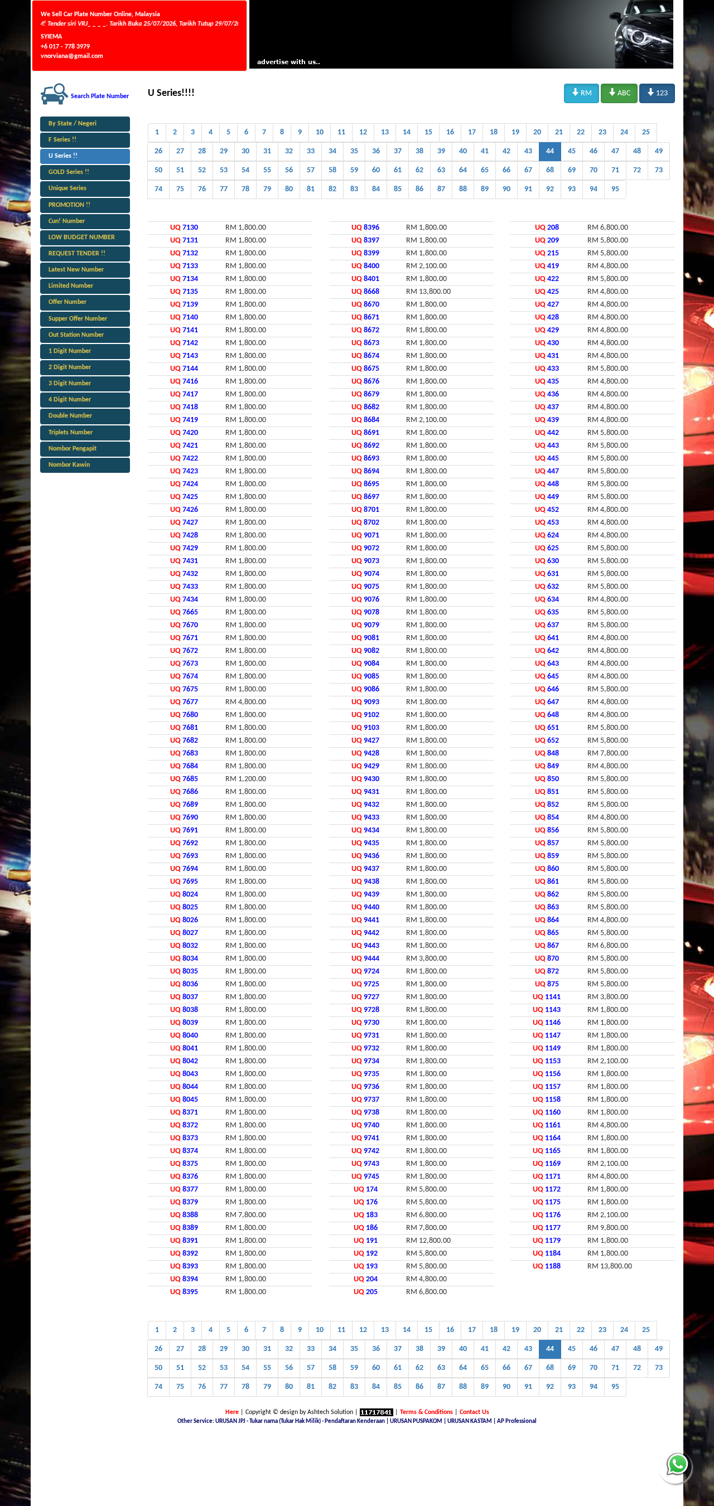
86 (419, 189)
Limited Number (71, 286)
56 (289, 170)
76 (202, 189)
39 (441, 151)
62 (419, 170)
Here (232, 1412)
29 (224, 151)
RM (581, 93)
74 (158, 189)
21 (559, 132)
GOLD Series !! (69, 172)
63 (441, 170)
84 (376, 189)
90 (506, 189)
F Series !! (62, 140)
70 (593, 170)
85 (398, 189)
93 (572, 189)
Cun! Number (67, 221)
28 (202, 151)
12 (363, 132)
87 (441, 189)
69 (572, 170)
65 (485, 170)
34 (332, 151)
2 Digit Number (70, 367)
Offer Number (67, 302)
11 (341, 132)
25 (646, 132)
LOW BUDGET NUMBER (82, 237)
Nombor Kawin (69, 465)
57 (311, 170)
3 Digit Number (70, 383)
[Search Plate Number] (54, 93)
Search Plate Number (100, 96)
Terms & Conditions (426, 1412)
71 (615, 170)
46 (593, 151)
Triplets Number (71, 432)
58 (332, 170)
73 (659, 170)
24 (624, 132)
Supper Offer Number (78, 319)
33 (311, 151)
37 (398, 151)
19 (515, 132)
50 (158, 170)
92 (550, 189)
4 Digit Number (70, 399)
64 (463, 170)
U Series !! (63, 156)
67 (528, 170)
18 (494, 132)
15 (428, 132)
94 (593, 189)
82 (332, 189)
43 (528, 151)
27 (180, 151)
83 (354, 189)
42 (506, 151)
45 (572, 151)
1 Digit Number (70, 351)
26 (158, 151)
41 (485, 151)
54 (245, 170)
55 (267, 170)
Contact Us (474, 1412)
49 (659, 151)
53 (224, 170)
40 (463, 151)
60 (376, 170)
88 (463, 189)
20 (537, 132)
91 (528, 189)
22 (581, 132)
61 (398, 170)
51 (180, 170)
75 (180, 189)
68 (550, 170)
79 (267, 189)
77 (224, 189)
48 (637, 151)
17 (472, 132)
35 (354, 151)
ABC (619, 93)
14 (407, 132)
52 (202, 170)
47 (615, 151)
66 (506, 170)
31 (267, 151)
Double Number (70, 416)
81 (311, 189)
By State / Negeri (73, 123)
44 (550, 151)
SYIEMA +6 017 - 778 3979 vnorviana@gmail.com (72, 46)
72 (637, 170)
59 (354, 170)
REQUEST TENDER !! (77, 253)
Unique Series (67, 188)
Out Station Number (76, 335)
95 (615, 189)
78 (245, 189)
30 (245, 151)
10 (320, 132)
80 (289, 189)
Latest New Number (76, 270)
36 (376, 151)
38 (419, 151)
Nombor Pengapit (73, 448)
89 (485, 189)
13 (385, 132)
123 (657, 93)
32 (289, 151)
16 (450, 132)
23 (602, 132)
